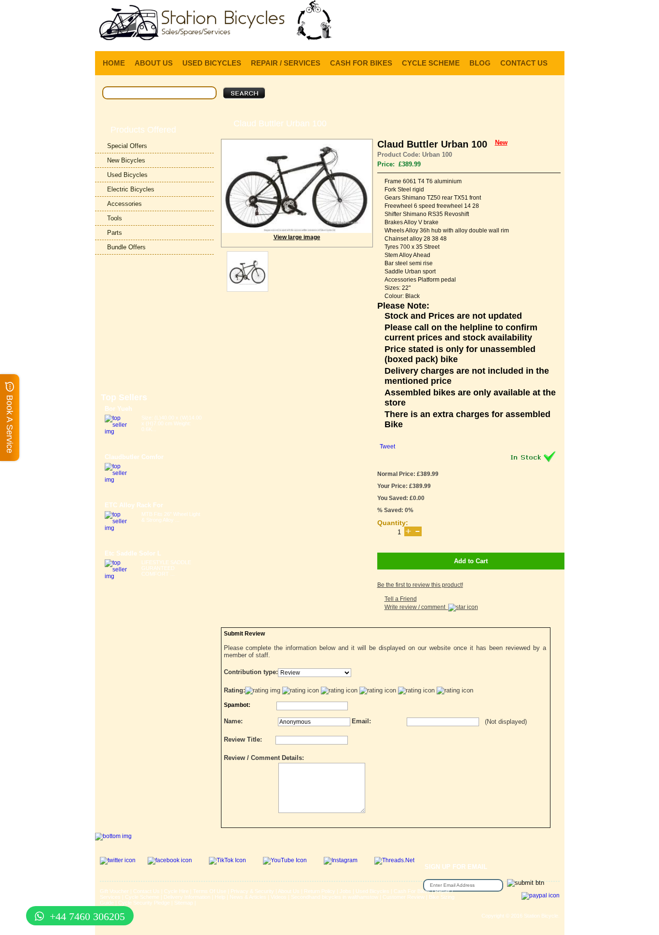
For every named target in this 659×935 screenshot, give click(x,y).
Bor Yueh (118, 408)
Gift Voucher (114, 891)
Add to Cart (471, 561)
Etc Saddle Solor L (133, 553)
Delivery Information (187, 897)
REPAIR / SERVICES (285, 63)
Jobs (345, 891)
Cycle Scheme (142, 897)
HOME (114, 63)
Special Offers (127, 145)
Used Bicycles (127, 174)
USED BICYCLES (211, 63)
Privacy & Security (252, 891)
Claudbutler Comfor (134, 457)
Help (556, 38)
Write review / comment (416, 607)
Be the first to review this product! (420, 585)
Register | (469, 38)
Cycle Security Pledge (144, 903)
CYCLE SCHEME (431, 63)
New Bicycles (126, 160)
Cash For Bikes (412, 891)
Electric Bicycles (130, 189)
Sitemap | (185, 903)
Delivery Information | (517, 38)
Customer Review (404, 897)
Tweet (387, 446)
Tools (114, 218)
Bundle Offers (126, 247)
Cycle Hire (176, 891)
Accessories (124, 203)
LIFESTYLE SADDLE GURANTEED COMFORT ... (166, 568)
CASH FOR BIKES (361, 63)
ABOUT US (154, 63)
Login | (440, 38)
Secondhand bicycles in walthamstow (334, 897)
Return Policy (319, 891)
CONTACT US (524, 63)
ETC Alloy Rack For (134, 505)
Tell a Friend (400, 599)
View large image (297, 237)
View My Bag (521, 10)
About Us (289, 891)
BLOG (480, 63)
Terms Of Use (209, 891)
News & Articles (248, 897)
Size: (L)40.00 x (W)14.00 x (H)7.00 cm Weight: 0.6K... (171, 423)
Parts (114, 232)
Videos (279, 897)
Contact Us (146, 891)
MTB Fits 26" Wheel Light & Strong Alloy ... (170, 517)
